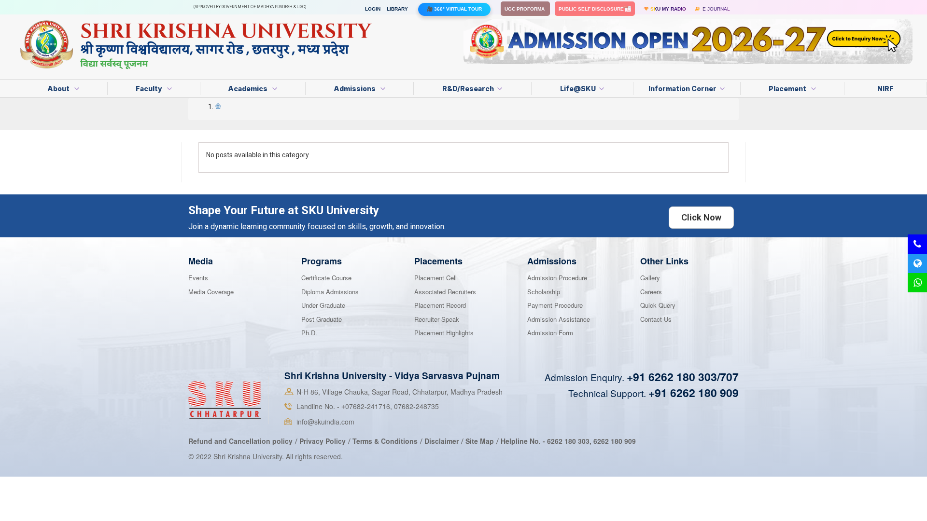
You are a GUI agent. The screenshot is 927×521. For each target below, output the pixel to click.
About (59, 88)
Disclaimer (441, 441)
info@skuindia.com (325, 421)
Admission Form (550, 332)
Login (372, 9)
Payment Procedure (555, 305)
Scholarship (543, 291)
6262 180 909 (614, 441)
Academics (248, 88)
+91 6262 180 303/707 (683, 376)
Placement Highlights (444, 332)
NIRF (885, 88)
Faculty (150, 88)
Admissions (355, 88)
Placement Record (440, 305)
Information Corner (682, 88)
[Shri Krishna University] (224, 399)
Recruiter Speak (436, 319)
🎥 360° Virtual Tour (454, 9)
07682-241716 (365, 406)
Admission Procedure (557, 277)
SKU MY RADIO (667, 9)
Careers (651, 291)
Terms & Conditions (386, 441)
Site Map (479, 441)
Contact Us (656, 319)
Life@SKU (578, 88)
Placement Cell (435, 277)
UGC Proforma (525, 9)
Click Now (701, 217)
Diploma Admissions (330, 291)
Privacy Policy (322, 441)
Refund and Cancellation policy (240, 441)
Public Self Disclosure (592, 9)
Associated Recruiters (445, 291)
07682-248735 (416, 406)
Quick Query (657, 305)
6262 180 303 (568, 441)
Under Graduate (323, 305)
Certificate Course (326, 277)
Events (198, 277)
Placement (788, 88)
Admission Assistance (558, 319)
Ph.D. (309, 332)
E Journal (715, 9)
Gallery (650, 277)
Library (397, 9)
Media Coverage (211, 291)
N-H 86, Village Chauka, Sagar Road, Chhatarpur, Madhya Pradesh (399, 392)
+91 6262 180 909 (693, 392)
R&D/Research (468, 88)
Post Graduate (321, 319)
